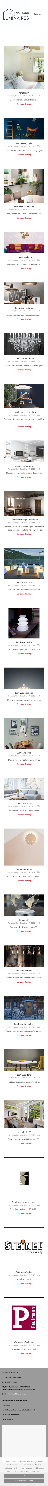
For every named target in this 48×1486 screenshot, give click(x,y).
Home (4, 32)
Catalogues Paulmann (24, 1342)
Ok (24, 1475)
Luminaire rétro (24, 752)
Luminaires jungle (24, 143)
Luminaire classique (24, 693)
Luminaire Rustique (24, 308)
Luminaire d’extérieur (24, 1024)
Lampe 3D (24, 920)
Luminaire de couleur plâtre (24, 412)
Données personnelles (24, 1480)
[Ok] (45, 1471)
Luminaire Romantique (24, 358)
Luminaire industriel (24, 970)
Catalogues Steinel (24, 1272)
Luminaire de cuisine (24, 466)
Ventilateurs (24, 92)
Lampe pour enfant (24, 869)
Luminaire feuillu (24, 803)
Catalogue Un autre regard (24, 1202)
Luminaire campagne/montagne (24, 519)
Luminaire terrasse (24, 582)
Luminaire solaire (24, 642)
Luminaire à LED (24, 1132)
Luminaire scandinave (24, 206)
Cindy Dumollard (21, 96)
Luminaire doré (24, 1074)
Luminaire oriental (24, 257)
